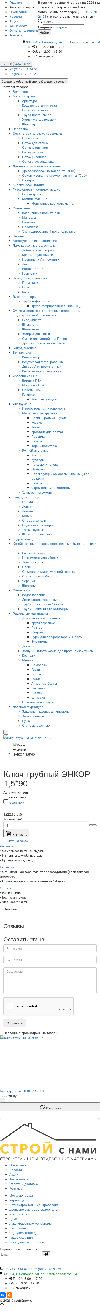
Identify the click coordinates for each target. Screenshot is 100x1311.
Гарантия (7, 867)
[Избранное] (5, 732)
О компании (18, 11)
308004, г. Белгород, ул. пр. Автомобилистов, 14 (63, 42)
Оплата (5, 887)
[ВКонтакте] (3, 1295)
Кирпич (62, 27)
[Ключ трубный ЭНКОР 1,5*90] (27, 737)
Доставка (7, 846)
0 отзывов (16, 802)
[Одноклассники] (9, 1295)
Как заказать (18, 25)
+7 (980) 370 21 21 (23, 73)
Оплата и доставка (23, 30)
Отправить (15, 1023)
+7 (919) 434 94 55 (16, 63)
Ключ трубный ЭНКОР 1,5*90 (22, 1090)
